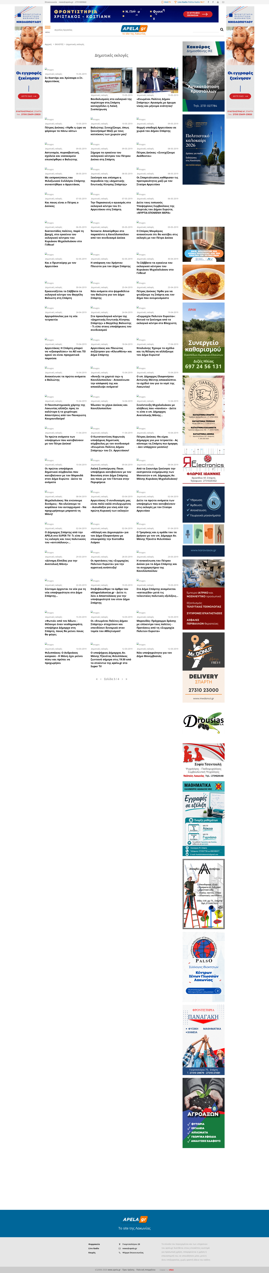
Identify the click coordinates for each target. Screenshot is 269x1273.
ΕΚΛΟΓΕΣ (59, 44)
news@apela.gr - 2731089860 (72, 2)
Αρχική (48, 44)
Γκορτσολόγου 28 (131, 1244)
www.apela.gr (114, 1269)
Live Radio (93, 1248)
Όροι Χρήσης (128, 1269)
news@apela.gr (129, 1248)
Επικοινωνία (51, 2)
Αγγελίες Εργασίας (63, 29)
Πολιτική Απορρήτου (146, 1269)
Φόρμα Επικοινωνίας (132, 1252)
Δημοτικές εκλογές (75, 44)
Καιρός (91, 1252)
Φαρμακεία (94, 1244)
